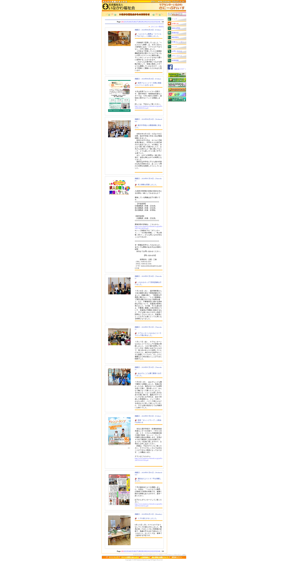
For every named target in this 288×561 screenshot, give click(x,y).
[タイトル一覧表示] (157, 26)
